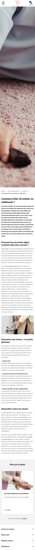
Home (3, 191)
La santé (23, 191)
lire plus (8, 510)
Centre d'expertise (13, 191)
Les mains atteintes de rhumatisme (16, 493)
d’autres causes (12, 266)
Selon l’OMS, (5, 248)
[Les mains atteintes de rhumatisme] (17, 480)
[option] (17, 492)
